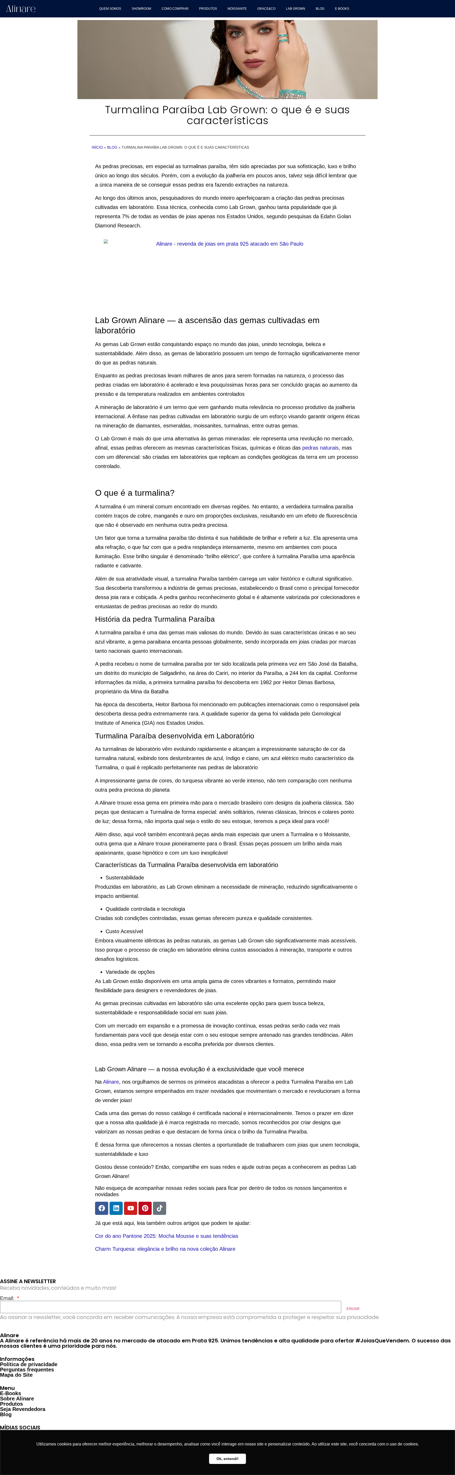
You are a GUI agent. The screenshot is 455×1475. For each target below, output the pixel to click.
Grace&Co (266, 9)
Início (97, 147)
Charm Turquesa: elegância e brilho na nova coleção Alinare (165, 1249)
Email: (8, 1298)
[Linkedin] (116, 1208)
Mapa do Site (16, 1375)
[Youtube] (130, 1208)
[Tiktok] (159, 1208)
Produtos (208, 9)
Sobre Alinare (17, 1398)
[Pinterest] (145, 1208)
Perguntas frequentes (27, 1369)
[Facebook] (101, 1208)
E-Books (342, 9)
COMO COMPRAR (175, 9)
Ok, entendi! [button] (227, 1459)
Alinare (111, 1082)
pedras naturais (320, 448)
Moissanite (237, 9)
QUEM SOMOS (110, 9)
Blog (320, 9)
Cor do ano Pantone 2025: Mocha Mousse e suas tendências (166, 1236)
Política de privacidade (28, 1364)
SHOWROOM (141, 9)
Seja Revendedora (22, 1409)
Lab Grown (295, 9)
